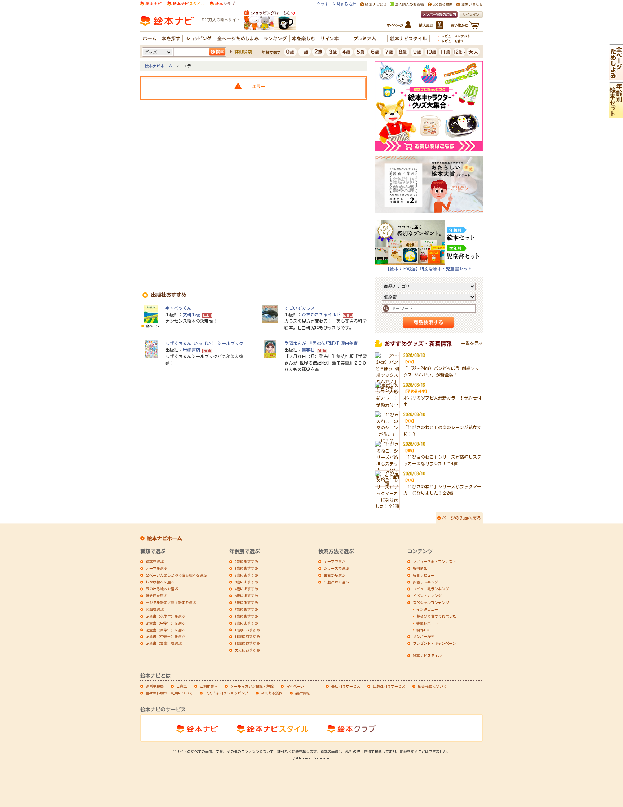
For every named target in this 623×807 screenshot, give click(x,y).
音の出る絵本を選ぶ (162, 589)
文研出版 (191, 314)
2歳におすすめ (246, 575)
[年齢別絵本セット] (616, 115)
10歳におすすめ (247, 630)
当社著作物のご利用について (169, 693)
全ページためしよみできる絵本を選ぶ (176, 575)
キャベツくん (178, 308)
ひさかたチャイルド (321, 314)
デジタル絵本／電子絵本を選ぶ (171, 602)
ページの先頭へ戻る (461, 518)
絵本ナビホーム (158, 66)
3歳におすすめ (246, 582)
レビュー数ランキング (431, 589)
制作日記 (423, 630)
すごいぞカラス (299, 308)
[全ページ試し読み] (616, 77)
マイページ (295, 686)
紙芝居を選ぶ (156, 595)
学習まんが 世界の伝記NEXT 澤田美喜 (321, 343)
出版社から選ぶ (336, 582)
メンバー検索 (423, 636)
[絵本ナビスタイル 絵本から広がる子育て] (185, 3)
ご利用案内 (209, 686)
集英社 (308, 350)
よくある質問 (272, 693)
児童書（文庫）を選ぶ (164, 643)
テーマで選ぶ (334, 561)
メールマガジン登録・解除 (252, 686)
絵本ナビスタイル (427, 655)
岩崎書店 (191, 350)
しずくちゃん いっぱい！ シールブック (204, 343)
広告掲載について (432, 686)
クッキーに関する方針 (336, 4)
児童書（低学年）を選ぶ (165, 616)
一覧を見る (472, 343)
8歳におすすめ (246, 616)
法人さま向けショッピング (226, 693)
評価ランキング (425, 582)
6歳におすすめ (246, 602)
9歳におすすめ (246, 623)
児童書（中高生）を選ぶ (165, 636)
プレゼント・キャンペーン (434, 643)
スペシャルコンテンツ (431, 602)
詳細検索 (243, 51)
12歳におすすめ (247, 643)
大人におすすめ (247, 650)
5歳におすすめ (246, 595)
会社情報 (302, 693)
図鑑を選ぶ (155, 609)
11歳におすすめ (247, 636)
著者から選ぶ (334, 575)
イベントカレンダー (429, 595)
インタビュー (427, 609)
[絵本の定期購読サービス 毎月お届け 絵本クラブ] (222, 3)
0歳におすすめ (246, 561)
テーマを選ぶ (156, 568)
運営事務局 (155, 686)
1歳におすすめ (246, 568)
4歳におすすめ (246, 589)
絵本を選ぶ (155, 561)
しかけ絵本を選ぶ (160, 582)
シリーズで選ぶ (336, 568)
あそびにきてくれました (436, 616)
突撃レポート (427, 623)
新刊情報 (420, 568)
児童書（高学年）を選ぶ (165, 630)
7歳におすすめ (246, 609)
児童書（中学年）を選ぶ (165, 623)
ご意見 (181, 686)
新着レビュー (423, 575)
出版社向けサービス (389, 686)
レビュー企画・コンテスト (434, 561)
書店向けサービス (345, 686)
